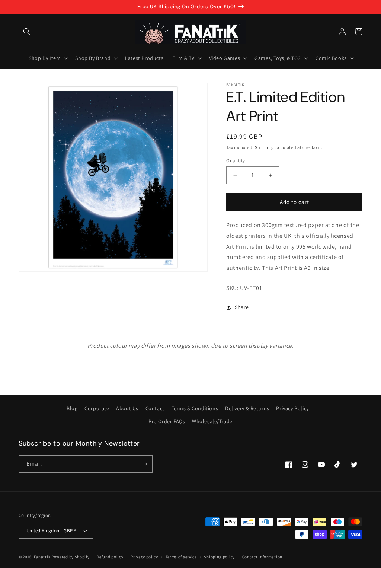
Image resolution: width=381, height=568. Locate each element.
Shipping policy (219, 556)
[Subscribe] (144, 464)
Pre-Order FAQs (166, 421)
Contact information (262, 556)
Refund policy (110, 556)
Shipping (264, 147)
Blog (72, 408)
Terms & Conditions (195, 408)
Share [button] (242, 307)
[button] (27, 31)
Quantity (235, 160)
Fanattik (42, 556)
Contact (154, 408)
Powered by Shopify (70, 556)
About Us (127, 408)
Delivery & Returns (247, 408)
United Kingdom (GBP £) (52, 530)
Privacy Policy (292, 408)
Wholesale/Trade (212, 421)
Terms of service (181, 556)
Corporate (96, 408)
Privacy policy (144, 556)
